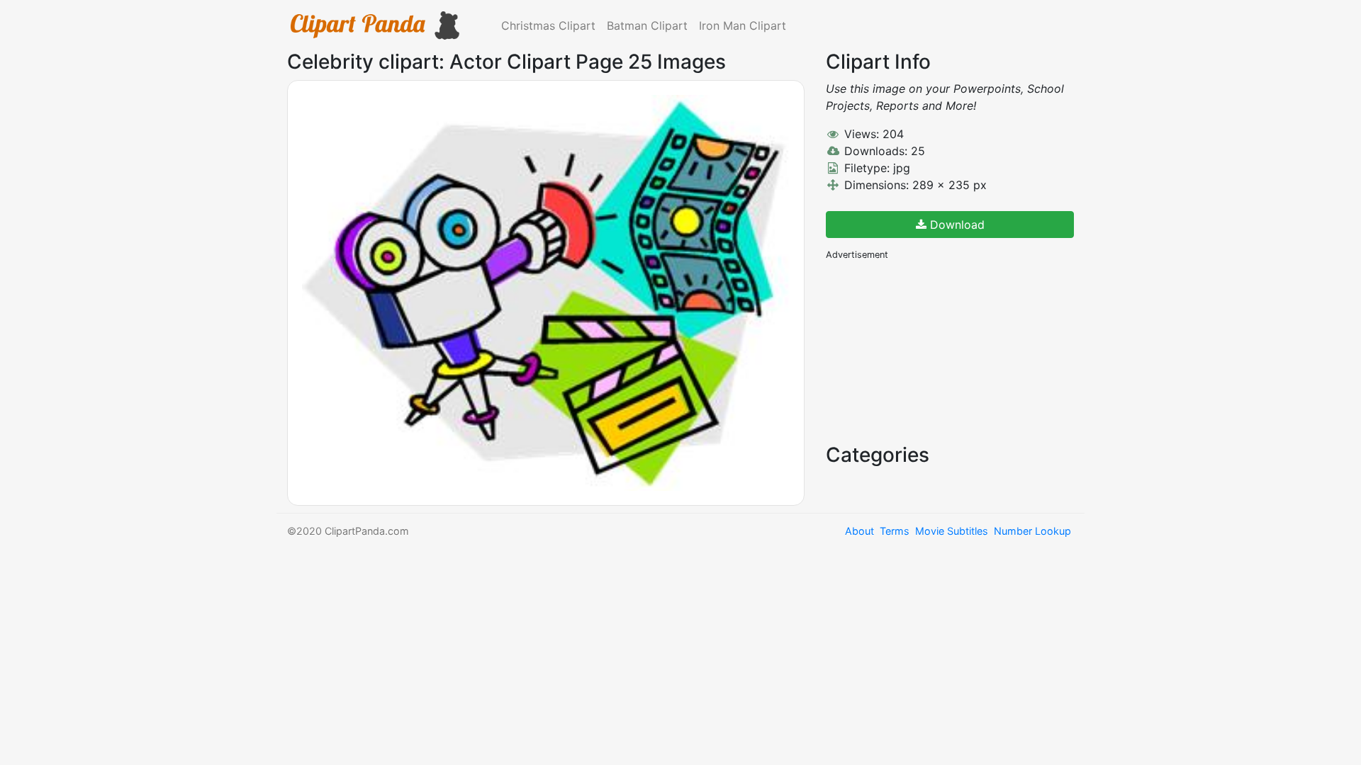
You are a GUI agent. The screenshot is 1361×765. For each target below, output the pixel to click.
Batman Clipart (647, 25)
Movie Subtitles (951, 531)
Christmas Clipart (548, 25)
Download (955, 224)
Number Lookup (1032, 531)
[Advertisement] (932, 350)
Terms (894, 531)
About (859, 531)
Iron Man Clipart (742, 25)
